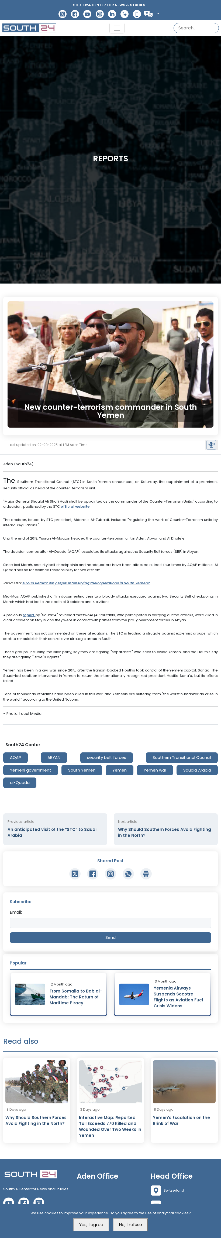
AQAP (15, 757)
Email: (16, 912)
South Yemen (81, 770)
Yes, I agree (91, 1225)
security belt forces (106, 757)
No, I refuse (130, 1225)
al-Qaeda (20, 782)
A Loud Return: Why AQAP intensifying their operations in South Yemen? (86, 583)
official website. (75, 506)
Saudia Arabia (197, 770)
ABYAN (53, 757)
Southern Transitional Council (182, 757)
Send (110, 937)
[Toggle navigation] (117, 28)
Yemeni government (30, 770)
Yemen (119, 770)
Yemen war (155, 770)
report (29, 615)
